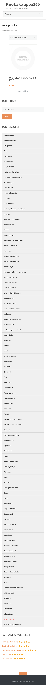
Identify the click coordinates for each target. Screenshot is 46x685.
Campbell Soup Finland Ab (13, 650)
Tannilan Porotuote (10, 642)
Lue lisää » (23, 91)
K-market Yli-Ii (8, 658)
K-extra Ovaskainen (10, 646)
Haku (7, 116)
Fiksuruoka (6, 654)
